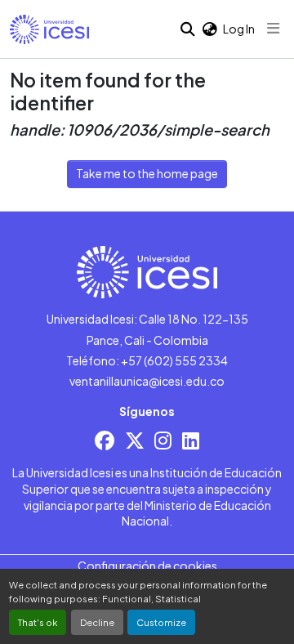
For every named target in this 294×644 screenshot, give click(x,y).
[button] (49, 29)
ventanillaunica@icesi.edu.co (147, 380)
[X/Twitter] (135, 440)
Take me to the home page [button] (147, 173)
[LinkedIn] (190, 440)
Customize (161, 622)
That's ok (37, 622)
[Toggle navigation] (273, 28)
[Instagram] (163, 440)
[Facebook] (104, 440)
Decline (97, 622)
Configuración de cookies (147, 565)
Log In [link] (239, 28)
